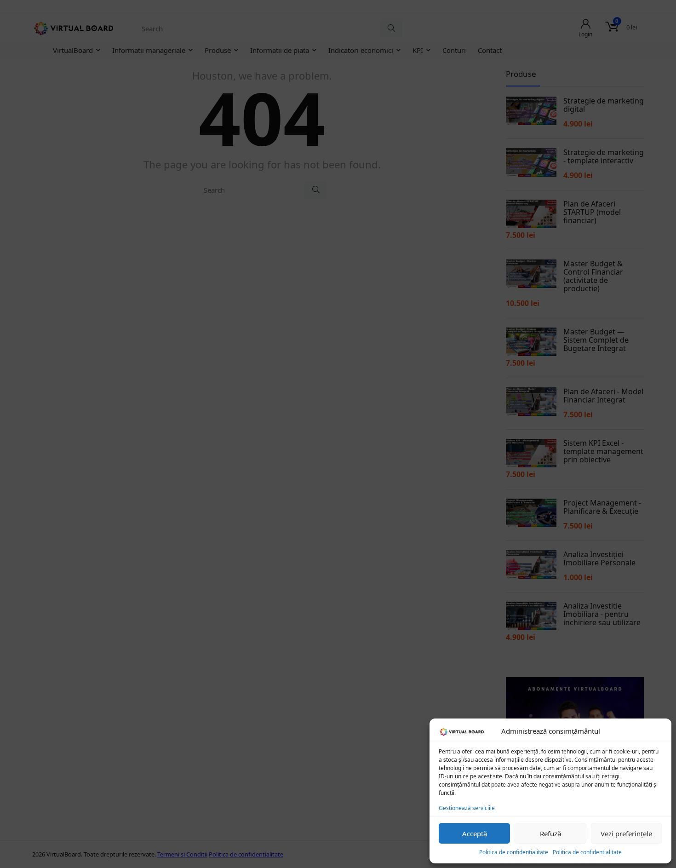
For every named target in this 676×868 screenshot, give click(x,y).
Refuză (550, 833)
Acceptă (474, 833)
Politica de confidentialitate (513, 852)
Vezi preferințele (626, 833)
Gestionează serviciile (467, 808)
